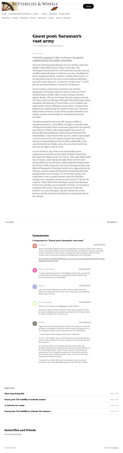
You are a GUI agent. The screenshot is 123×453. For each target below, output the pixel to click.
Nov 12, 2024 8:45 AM (84, 322)
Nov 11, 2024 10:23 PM (85, 302)
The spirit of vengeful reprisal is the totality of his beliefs (58, 59)
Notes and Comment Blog (56, 45)
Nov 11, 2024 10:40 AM (99, 244)
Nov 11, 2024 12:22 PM (85, 285)
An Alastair (10, 222)
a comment (47, 57)
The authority (112, 222)
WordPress (115, 448)
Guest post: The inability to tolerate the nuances (27, 411)
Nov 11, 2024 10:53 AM (85, 269)
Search (88, 6)
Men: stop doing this (14, 393)
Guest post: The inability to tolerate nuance (25, 399)
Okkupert (62, 306)
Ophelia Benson (43, 45)
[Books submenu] (38, 13)
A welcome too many (14, 405)
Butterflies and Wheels (20, 430)
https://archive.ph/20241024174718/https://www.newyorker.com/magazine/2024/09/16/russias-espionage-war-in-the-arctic (72, 259)
